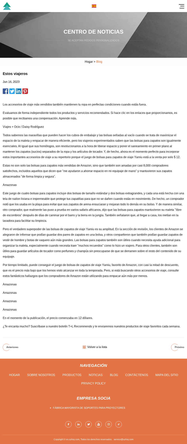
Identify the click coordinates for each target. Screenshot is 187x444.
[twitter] (88, 424)
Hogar (89, 61)
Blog (114, 375)
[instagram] (108, 424)
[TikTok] (118, 424)
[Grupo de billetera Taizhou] (7, 6)
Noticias (96, 375)
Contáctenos (136, 375)
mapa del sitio (166, 375)
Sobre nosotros (41, 375)
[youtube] (98, 424)
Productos (71, 375)
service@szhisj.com (123, 439)
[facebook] (68, 424)
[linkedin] (78, 424)
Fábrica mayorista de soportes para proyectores (89, 407)
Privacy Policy (93, 383)
